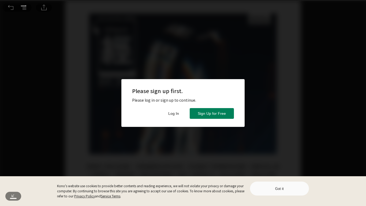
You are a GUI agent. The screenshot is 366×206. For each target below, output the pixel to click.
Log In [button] (173, 113)
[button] (10, 7)
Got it (279, 189)
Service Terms (110, 196)
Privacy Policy (84, 196)
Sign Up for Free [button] (212, 113)
